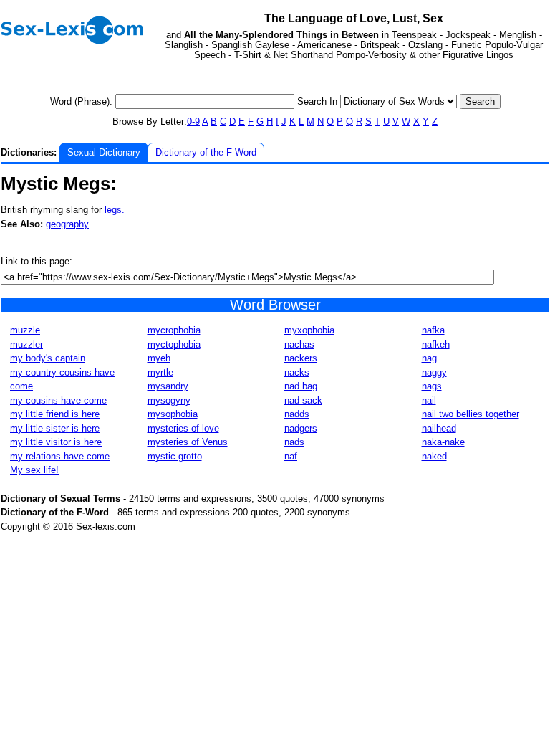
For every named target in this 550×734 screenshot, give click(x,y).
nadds (296, 414)
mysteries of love (183, 428)
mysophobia (173, 414)
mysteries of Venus (188, 442)
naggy (434, 372)
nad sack (303, 400)
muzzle (25, 330)
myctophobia (174, 344)
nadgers (300, 428)
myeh (159, 358)
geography (67, 224)
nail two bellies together (470, 414)
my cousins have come (58, 400)
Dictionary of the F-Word (205, 152)
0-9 (193, 121)
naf (290, 456)
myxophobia (309, 330)
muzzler (26, 344)
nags (432, 386)
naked (434, 456)
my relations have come (60, 456)
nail (429, 400)
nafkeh (436, 344)
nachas (299, 344)
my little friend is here (55, 414)
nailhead (439, 428)
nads (294, 442)
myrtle (160, 372)
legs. (115, 209)
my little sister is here (55, 428)
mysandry (168, 386)
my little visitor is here (56, 442)
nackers (300, 358)
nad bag (300, 386)
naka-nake (443, 442)
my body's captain (47, 358)
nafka (433, 330)
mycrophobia (174, 330)
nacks (296, 372)
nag (429, 358)
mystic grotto (175, 456)
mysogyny (169, 400)
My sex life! (34, 469)
